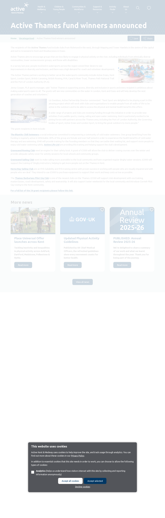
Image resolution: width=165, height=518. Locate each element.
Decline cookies (82, 486)
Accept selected (95, 481)
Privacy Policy (77, 455)
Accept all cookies (70, 481)
